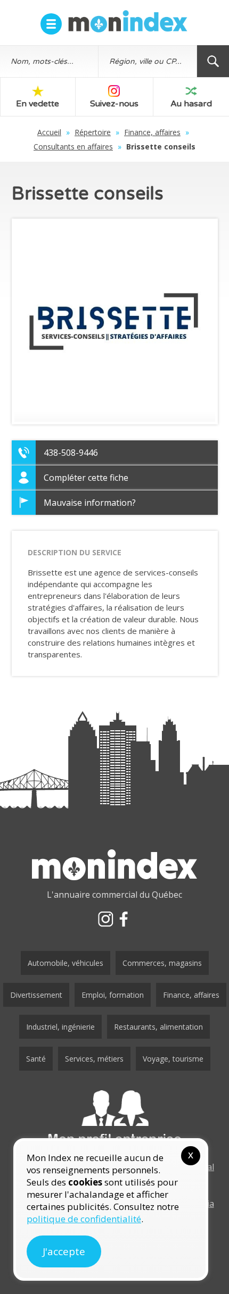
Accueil (49, 132)
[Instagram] (105, 919)
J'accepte (64, 1251)
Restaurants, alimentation (158, 1027)
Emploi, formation (112, 995)
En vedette (37, 103)
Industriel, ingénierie (60, 1027)
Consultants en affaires (73, 146)
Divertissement (36, 995)
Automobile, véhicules (65, 963)
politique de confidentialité (84, 1219)
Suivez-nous (114, 103)
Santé (36, 1059)
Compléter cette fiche (86, 477)
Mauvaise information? (90, 502)
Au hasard (191, 103)
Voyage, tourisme (173, 1059)
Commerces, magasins (162, 963)
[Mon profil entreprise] (114, 1118)
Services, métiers (94, 1059)
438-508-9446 (71, 452)
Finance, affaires (152, 132)
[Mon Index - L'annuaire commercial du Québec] (128, 21)
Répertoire (93, 132)
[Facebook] (124, 919)
